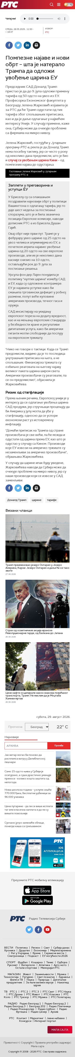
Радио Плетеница (60, 1006)
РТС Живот (33, 994)
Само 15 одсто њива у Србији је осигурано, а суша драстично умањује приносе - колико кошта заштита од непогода (28, 777)
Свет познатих (46, 977)
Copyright (27, 1042)
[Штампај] (36, 45)
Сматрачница (15, 956)
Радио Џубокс (47, 1009)
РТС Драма (16, 994)
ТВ (5, 991)
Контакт (22, 1018)
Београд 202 (37, 1006)
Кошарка (37, 962)
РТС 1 (13, 991)
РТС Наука (64, 991)
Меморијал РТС (50, 967)
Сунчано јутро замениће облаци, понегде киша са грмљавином (24, 824)
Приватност (11, 1042)
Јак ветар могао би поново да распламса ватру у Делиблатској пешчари (25, 758)
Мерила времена (60, 950)
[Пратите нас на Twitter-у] (29, 929)
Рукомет (12, 965)
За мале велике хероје (40, 982)
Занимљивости (44, 974)
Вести (8, 947)
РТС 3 (35, 991)
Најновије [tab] (12, 737)
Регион (35, 947)
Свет (47, 947)
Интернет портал (45, 1021)
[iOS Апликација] (37, 852)
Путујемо (27, 977)
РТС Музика (40, 997)
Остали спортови (26, 967)
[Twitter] (18, 45)
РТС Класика (52, 994)
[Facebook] (9, 45)
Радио (12, 1003)
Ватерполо (28, 965)
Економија (40, 950)
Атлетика (44, 965)
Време (37, 953)
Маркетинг (37, 1018)
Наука (30, 979)
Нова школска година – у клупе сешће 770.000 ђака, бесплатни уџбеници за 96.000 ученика (28, 793)
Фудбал (22, 962)
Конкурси (25, 1021)
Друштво (24, 950)
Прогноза (15, 727)
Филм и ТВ (16, 979)
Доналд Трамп (16, 500)
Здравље (64, 977)
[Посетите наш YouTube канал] (47, 929)
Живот (27, 974)
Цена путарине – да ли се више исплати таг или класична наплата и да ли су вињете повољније (29, 810)
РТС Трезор (21, 997)
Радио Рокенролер (22, 1009)
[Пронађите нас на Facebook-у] (38, 929)
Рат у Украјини (20, 953)
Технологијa (11, 977)
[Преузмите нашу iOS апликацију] (37, 890)
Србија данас (61, 947)
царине (37, 500)
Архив (54, 1011)
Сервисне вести (54, 953)
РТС (11, 1018)
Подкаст (33, 956)
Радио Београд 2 (55, 1003)
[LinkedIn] (27, 45)
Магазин (14, 974)
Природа (43, 979)
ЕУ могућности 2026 (55, 956)
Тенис (50, 962)
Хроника (9, 950)
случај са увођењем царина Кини (32, 160)
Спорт (10, 962)
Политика (21, 947)
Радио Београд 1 (30, 1003)
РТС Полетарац (60, 997)
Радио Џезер (39, 1011)
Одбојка (62, 962)
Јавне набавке (56, 1018)
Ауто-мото (60, 965)
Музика (61, 974)
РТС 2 (24, 991)
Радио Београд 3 (14, 1006)
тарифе (52, 500)
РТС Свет (48, 991)
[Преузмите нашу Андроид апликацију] (37, 900)
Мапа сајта (60, 1029)
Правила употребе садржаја (52, 1042)
